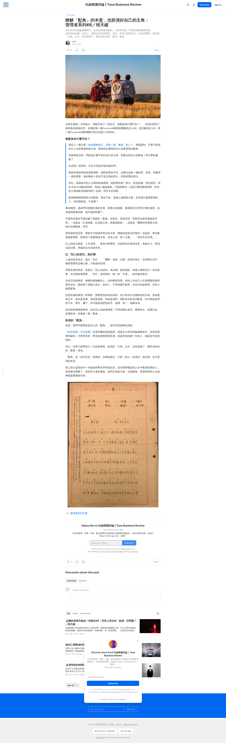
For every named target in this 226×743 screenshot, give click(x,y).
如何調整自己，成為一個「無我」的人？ (110, 145)
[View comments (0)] (77, 50)
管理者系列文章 (78, 513)
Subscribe (204, 4)
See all (70, 685)
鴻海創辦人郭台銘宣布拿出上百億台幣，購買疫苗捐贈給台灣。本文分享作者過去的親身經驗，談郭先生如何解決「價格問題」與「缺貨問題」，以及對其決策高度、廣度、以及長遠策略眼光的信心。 (100, 629)
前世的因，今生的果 (79, 332)
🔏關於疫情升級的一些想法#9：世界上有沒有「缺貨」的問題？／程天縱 (100, 622)
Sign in (217, 4)
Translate (71, 15)
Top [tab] (68, 613)
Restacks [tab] (82, 581)
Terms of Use (126, 689)
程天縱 (74, 41)
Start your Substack (106, 731)
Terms (118, 724)
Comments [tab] (71, 581)
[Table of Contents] (3, 371)
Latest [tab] (75, 613)
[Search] (188, 4)
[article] (113, 629)
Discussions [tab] (85, 613)
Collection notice (130, 724)
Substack (100, 737)
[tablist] (76, 580)
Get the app (126, 731)
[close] (138, 641)
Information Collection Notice (112, 692)
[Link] (62, 139)
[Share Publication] (193, 4)
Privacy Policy (133, 692)
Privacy (111, 724)
